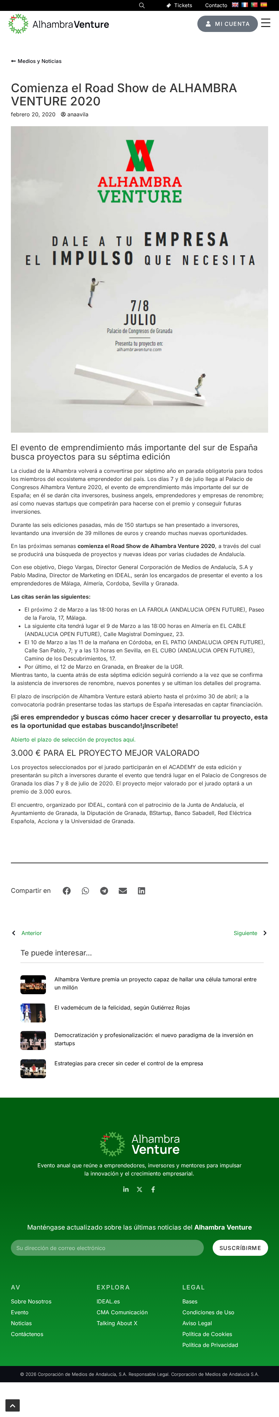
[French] (244, 4)
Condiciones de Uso (208, 1312)
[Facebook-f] (153, 1189)
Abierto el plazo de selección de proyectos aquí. (74, 739)
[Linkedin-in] (126, 1189)
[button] (141, 6)
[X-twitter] (139, 1189)
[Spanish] (263, 4)
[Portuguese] (254, 4)
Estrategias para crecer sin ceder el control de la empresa (128, 1063)
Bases (189, 1301)
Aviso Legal (197, 1323)
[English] (235, 4)
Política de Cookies (207, 1334)
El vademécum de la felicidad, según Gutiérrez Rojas (122, 1007)
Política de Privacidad (210, 1344)
